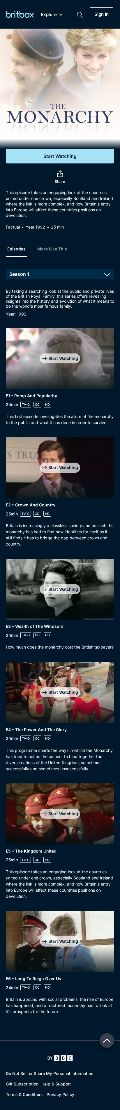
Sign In (101, 14)
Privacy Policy (60, 1094)
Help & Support (56, 1083)
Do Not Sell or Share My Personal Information (49, 1073)
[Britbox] (20, 14)
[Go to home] (60, 1058)
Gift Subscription (22, 1083)
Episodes (16, 248)
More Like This (52, 248)
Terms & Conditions (25, 1094)
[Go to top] (107, 1040)
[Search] (80, 14)
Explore (49, 15)
